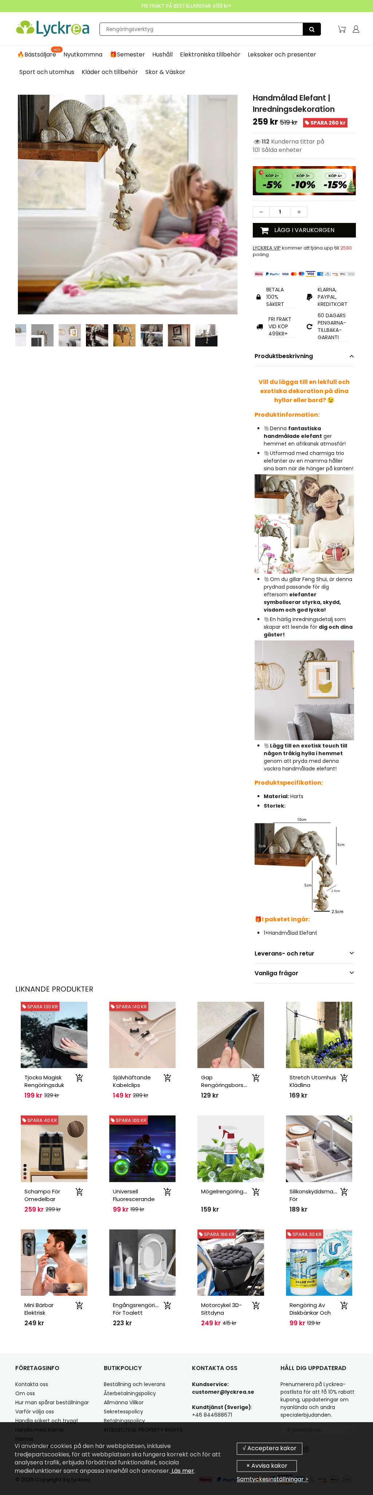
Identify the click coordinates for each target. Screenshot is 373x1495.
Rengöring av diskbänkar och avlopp (310, 1312)
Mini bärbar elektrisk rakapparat (40, 1312)
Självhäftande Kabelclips (132, 1081)
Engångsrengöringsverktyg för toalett (149, 1309)
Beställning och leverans (134, 1384)
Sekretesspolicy (123, 1411)
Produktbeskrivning (284, 356)
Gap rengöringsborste (225, 1081)
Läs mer (182, 1471)
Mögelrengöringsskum (230, 1191)
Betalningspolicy (124, 1420)
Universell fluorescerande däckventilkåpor (134, 1199)
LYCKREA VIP (267, 247)
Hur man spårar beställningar (52, 1402)
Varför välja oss (34, 1411)
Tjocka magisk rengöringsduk (44, 1081)
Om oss (25, 1393)
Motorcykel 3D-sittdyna (221, 1309)
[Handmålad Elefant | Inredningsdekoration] (127, 204)
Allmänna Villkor (124, 1402)
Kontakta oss (31, 1384)
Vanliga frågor (276, 973)
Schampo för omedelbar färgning (42, 1199)
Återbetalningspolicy (130, 1393)
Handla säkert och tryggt (46, 1420)
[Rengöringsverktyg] (312, 29)
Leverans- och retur (284, 953)
